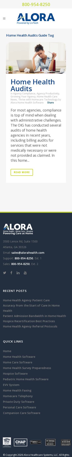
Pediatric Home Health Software (25, 379)
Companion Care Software (21, 413)
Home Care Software (17, 362)
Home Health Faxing (17, 390)
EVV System (11, 385)
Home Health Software (19, 357)
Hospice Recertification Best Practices (29, 321)
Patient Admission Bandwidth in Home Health (34, 316)
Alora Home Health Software (27, 102)
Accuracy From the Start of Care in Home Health (31, 308)
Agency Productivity (48, 93)
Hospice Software (15, 373)
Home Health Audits (33, 85)
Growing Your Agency (23, 96)
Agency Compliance (24, 93)
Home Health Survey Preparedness (27, 368)
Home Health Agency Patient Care (26, 300)
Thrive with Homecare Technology (38, 99)
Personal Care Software (19, 407)
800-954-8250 (36, 4)
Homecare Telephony (18, 396)
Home (7, 351)
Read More (22, 172)
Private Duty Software (18, 402)
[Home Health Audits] (36, 58)
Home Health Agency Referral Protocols (30, 326)
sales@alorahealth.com (27, 253)
